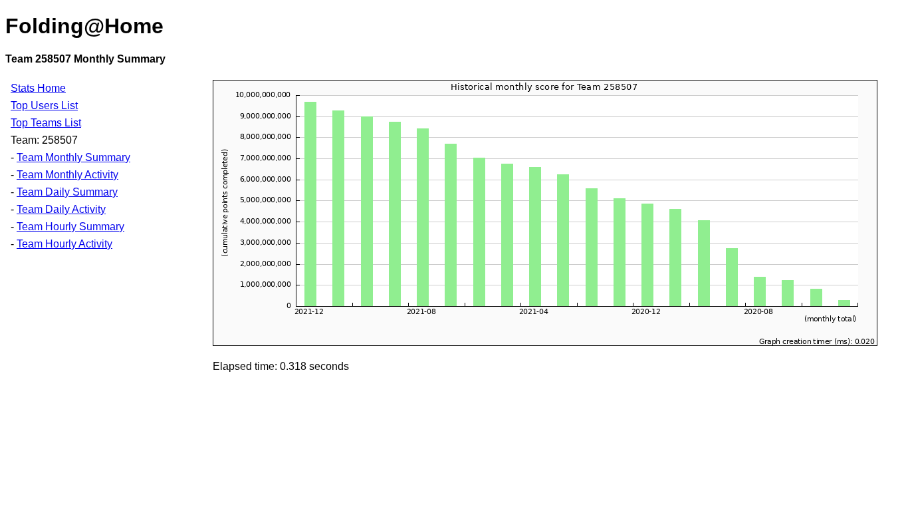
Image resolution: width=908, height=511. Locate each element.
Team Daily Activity (61, 209)
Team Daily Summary (67, 192)
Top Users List (44, 105)
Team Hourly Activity (64, 244)
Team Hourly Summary (70, 226)
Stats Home (38, 88)
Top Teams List (46, 122)
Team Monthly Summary (73, 157)
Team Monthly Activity (67, 174)
